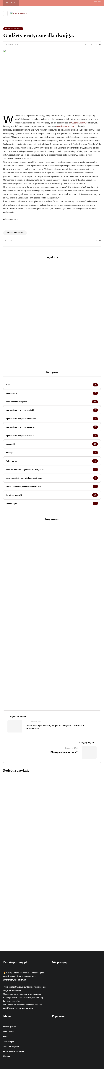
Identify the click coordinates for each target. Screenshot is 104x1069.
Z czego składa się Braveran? (57, 857)
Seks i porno (8, 1031)
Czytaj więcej (48, 791)
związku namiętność (65, 126)
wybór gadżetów (78, 123)
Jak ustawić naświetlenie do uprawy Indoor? (26, 291)
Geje (5, 1036)
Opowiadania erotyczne (13, 1051)
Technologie (8, 1041)
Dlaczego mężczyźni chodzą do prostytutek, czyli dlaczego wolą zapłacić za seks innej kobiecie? (75, 294)
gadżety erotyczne (15, 232)
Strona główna (9, 1027)
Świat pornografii (13, 28)
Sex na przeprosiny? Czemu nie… (29, 677)
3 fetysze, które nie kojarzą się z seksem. (24, 341)
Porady (11, 664)
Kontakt (7, 1056)
